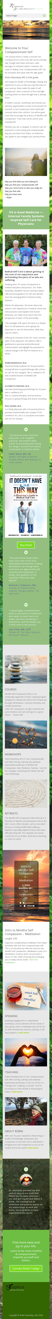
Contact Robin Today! (26, 1268)
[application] (26, 904)
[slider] (30, 906)
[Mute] (24, 906)
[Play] (20, 903)
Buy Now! (26, 545)
